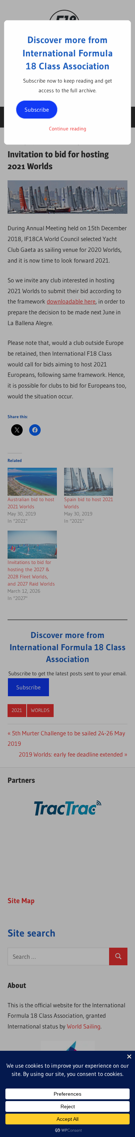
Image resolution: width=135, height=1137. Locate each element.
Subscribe (36, 109)
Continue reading (67, 128)
